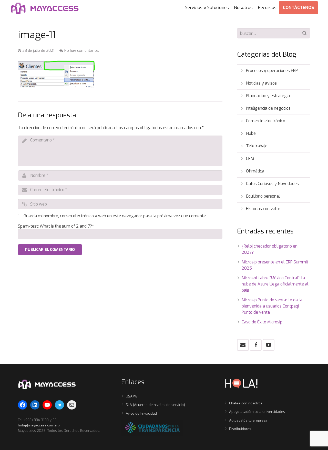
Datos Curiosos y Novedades (272, 183)
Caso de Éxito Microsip (262, 322)
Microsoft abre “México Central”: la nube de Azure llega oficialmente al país (275, 284)
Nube (251, 133)
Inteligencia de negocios (268, 108)
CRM (250, 158)
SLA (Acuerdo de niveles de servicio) (155, 405)
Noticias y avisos (261, 83)
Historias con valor (263, 208)
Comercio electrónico (265, 121)
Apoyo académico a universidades (257, 412)
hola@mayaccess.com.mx (39, 425)
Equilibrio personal (263, 196)
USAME (131, 396)
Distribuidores (240, 429)
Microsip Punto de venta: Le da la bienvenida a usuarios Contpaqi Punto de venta (272, 306)
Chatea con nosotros (245, 403)
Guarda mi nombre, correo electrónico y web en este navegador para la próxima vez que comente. (115, 216)
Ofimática (255, 171)
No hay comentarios (81, 50)
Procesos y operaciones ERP (272, 70)
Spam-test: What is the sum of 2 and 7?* (56, 226)
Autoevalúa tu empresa (248, 420)
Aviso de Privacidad (141, 413)
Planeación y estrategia (268, 95)
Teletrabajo (257, 146)
